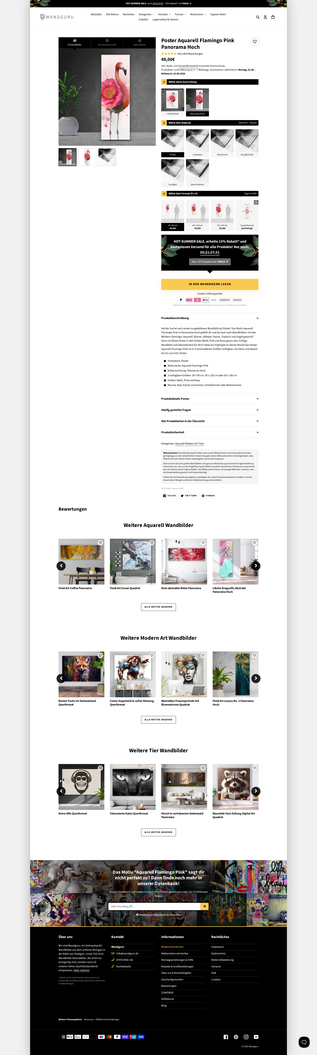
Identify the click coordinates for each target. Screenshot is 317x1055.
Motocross (89, 1019)
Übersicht (243, 122)
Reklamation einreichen (174, 953)
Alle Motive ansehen (159, 607)
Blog (164, 1006)
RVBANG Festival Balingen (107, 1019)
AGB (213, 973)
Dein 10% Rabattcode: (208, 262)
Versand (216, 966)
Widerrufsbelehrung (222, 960)
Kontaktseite (123, 966)
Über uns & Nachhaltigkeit (176, 973)
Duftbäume (167, 999)
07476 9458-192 (124, 960)
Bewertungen (168, 986)
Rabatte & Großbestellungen (177, 966)
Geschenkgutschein (172, 979)
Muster (253, 122)
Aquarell (180, 444)
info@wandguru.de (127, 953)
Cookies (215, 979)
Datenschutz (218, 953)
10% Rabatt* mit (177, 3)
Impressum (217, 947)
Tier (154, 750)
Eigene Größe (250, 193)
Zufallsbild (167, 992)
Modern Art (191, 444)
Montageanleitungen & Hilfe (177, 960)
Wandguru (253, 1046)
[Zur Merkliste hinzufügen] (254, 41)
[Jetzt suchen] (204, 906)
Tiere (201, 444)
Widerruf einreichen (172, 947)
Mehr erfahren (82, 970)
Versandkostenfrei (188, 66)
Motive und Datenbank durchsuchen (160, 915)
